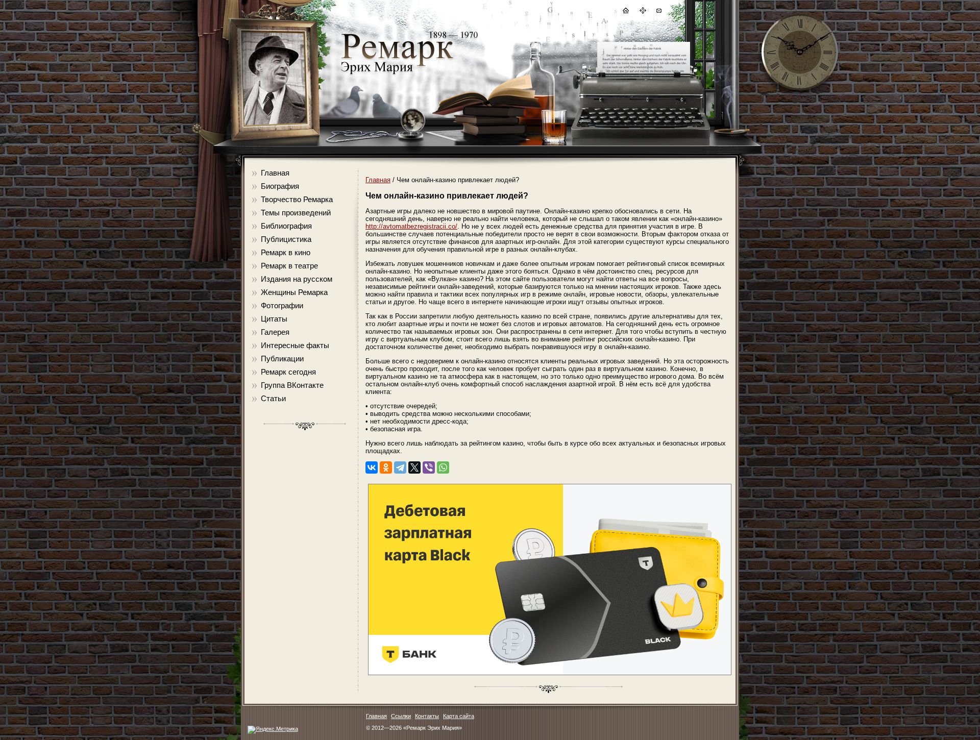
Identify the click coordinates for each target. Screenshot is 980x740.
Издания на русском (296, 279)
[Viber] (429, 467)
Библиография (286, 225)
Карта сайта (458, 716)
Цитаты (274, 318)
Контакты (427, 716)
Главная (275, 172)
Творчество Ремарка (297, 199)
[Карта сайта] (642, 12)
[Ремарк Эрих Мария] (396, 74)
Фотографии (282, 305)
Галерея (275, 332)
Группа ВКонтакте (292, 385)
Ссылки (401, 716)
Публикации (282, 358)
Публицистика (286, 239)
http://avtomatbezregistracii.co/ (411, 226)
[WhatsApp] (443, 467)
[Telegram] (400, 467)
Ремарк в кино (285, 252)
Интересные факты (295, 345)
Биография (280, 186)
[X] (414, 467)
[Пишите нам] (658, 12)
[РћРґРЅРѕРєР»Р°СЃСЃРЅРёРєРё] (386, 467)
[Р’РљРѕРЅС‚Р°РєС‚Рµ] (371, 467)
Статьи (273, 398)
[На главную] (625, 12)
